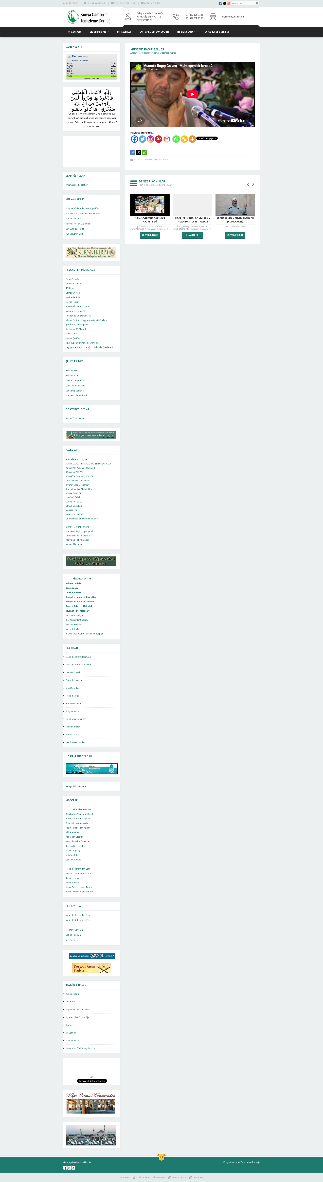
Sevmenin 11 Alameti (76, 329)
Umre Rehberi (73, 592)
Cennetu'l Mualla (74, 680)
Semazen (70, 1025)
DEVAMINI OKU (150, 235)
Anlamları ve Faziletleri (77, 185)
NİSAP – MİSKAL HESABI (77, 527)
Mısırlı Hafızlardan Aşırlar (164, 53)
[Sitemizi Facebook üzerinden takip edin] (220, 3)
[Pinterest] (158, 139)
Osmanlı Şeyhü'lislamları (77, 480)
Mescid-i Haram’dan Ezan (78, 915)
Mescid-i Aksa (72, 696)
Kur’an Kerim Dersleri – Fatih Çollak (83, 213)
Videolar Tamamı (82, 809)
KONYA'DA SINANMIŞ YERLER (79, 476)
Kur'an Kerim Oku (74, 234)
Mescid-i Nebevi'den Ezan (78, 920)
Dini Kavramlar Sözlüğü (77, 620)
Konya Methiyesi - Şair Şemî (79, 531)
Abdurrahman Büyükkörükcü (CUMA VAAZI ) (192, 220)
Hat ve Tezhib (72, 734)
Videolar (146, 53)
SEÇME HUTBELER (74, 501)
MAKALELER (71, 510)
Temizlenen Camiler (75, 742)
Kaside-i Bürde (73, 297)
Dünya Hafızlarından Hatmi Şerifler (82, 208)
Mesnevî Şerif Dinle (75, 930)
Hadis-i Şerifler (73, 338)
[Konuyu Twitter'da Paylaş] (138, 152)
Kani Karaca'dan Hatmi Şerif (79, 814)
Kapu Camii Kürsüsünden (78, 1009)
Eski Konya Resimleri (76, 719)
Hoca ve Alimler (73, 703)
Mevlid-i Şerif (72, 302)
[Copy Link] (184, 139)
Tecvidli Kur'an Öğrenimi (78, 224)
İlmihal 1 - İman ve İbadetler (81, 597)
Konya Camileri (73, 726)
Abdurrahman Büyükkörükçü (80, 891)
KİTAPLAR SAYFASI (82, 578)
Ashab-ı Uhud (72, 375)
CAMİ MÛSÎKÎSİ (73, 497)
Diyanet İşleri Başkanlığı (77, 1017)
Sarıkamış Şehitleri (75, 390)
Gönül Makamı (72, 882)
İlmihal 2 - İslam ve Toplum (80, 601)
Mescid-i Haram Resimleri (78, 657)
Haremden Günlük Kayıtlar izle (80, 1048)
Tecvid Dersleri (73, 218)
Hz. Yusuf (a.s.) (73, 850)
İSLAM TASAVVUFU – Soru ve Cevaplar (84, 633)
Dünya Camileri (73, 711)
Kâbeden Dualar (73, 832)
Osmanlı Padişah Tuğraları (78, 535)
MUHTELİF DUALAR (75, 514)
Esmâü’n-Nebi (72, 279)
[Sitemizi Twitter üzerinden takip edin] (224, 3)
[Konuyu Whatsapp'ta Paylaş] (144, 152)
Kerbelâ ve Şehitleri (75, 380)
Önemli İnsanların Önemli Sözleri (82, 518)
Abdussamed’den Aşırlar (78, 818)
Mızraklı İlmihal (73, 629)
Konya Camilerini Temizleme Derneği (241, 1162)
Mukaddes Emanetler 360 (78, 315)
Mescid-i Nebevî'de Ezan (78, 841)
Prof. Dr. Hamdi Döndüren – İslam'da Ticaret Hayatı (150, 220)
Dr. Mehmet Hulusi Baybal (235, 220)
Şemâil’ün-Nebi (73, 293)
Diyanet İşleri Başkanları (77, 485)
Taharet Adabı (73, 583)
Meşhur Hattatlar (74, 544)
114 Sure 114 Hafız (75, 229)
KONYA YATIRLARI (74, 472)
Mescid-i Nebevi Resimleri (79, 664)
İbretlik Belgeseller (75, 846)
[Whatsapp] (176, 139)
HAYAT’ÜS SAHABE (75, 418)
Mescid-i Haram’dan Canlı (78, 869)
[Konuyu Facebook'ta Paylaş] (132, 152)
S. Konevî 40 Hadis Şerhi (77, 306)
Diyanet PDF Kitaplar (77, 611)
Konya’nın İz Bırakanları (77, 540)
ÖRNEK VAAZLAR (74, 506)
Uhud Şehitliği (72, 688)
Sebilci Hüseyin (73, 935)
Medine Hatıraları (74, 624)
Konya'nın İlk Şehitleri (76, 395)
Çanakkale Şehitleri (75, 385)
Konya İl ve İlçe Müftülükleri (79, 489)
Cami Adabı (72, 588)
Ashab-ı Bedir (72, 370)
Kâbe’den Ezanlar (74, 837)
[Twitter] (142, 139)
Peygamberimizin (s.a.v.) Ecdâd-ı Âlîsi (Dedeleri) (89, 347)
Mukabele (70, 1001)
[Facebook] (134, 139)
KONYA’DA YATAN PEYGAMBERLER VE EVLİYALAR (89, 463)
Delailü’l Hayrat (73, 333)
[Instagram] (150, 139)
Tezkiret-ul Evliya (74, 615)
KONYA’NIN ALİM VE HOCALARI (80, 468)
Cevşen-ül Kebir (73, 859)
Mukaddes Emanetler (76, 311)
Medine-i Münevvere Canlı (78, 873)
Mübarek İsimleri (74, 283)
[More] (192, 139)
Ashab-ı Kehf (72, 855)
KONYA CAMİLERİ (74, 493)
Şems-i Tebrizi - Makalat (79, 606)
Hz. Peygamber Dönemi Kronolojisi (83, 343)
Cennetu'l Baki (73, 672)
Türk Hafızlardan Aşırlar (77, 823)
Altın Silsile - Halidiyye (76, 459)
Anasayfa (135, 53)
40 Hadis (70, 288)
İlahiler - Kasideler (75, 878)
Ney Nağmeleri (73, 940)
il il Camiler (71, 1033)
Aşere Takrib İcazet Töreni (79, 887)
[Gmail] (166, 139)
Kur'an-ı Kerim (72, 994)
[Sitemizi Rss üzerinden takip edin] (228, 3)
